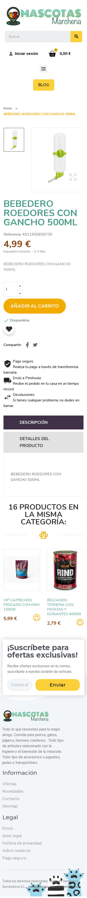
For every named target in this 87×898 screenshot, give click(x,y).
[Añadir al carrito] (36, 617)
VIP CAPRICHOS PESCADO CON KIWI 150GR (21, 605)
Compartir (27, 344)
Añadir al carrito (34, 306)
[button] (43, 85)
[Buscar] (76, 36)
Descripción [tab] (34, 422)
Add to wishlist (9, 328)
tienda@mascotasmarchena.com (52, 887)
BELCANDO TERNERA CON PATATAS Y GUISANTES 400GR (64, 607)
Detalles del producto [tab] (34, 442)
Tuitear (35, 344)
